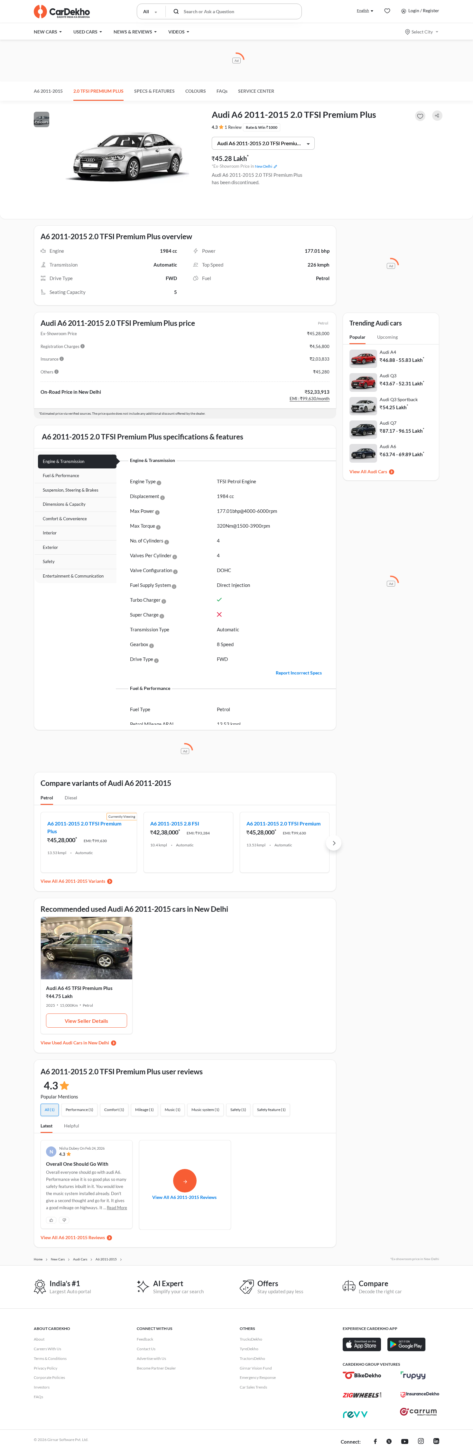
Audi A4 (388, 352)
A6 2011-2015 (48, 91)
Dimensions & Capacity (64, 504)
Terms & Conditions (50, 1358)
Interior (50, 532)
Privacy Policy (45, 1368)
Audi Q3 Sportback (399, 399)
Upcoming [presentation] (387, 337)
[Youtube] (404, 1442)
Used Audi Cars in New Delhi (80, 1042)
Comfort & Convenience (65, 518)
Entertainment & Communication (73, 576)
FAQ (222, 91)
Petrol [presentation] (47, 797)
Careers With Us (47, 1348)
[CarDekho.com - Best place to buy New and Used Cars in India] (62, 11)
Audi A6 (388, 446)
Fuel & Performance (61, 475)
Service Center (256, 91)
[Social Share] (437, 115)
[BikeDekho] (362, 1375)
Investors (42, 1387)
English (363, 10)
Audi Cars (377, 471)
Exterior (50, 547)
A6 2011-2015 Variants (82, 881)
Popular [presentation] (357, 337)
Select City (422, 31)
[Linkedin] (436, 1442)
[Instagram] (421, 1442)
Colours (195, 91)
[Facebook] (375, 1442)
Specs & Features (154, 91)
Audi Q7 (388, 423)
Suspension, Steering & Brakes (70, 490)
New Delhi (263, 166)
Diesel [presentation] (71, 797)
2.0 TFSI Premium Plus (98, 91)
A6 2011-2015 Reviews (82, 1237)
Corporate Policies (49, 1377)
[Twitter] (389, 1442)
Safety (49, 561)
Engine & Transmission (63, 461)
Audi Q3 (388, 375)
